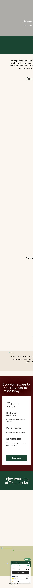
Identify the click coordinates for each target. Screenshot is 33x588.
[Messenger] (27, 563)
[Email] (29, 563)
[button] (20, 572)
